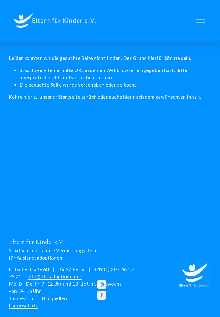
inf (55, 276)
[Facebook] (101, 295)
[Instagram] (101, 284)
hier (28, 97)
